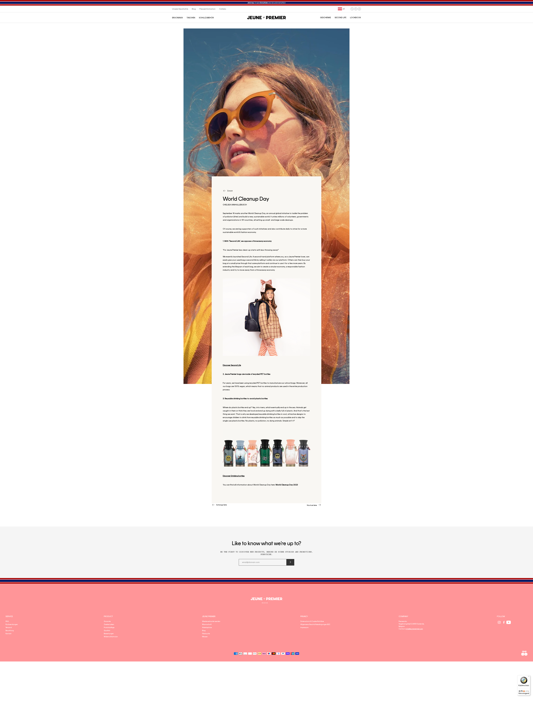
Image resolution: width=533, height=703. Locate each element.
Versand (9, 627)
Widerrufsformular (111, 637)
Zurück (230, 191)
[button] (352, 8)
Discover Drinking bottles (234, 476)
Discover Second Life (232, 365)
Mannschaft (207, 624)
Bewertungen (109, 634)
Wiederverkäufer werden (211, 621)
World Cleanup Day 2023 (287, 485)
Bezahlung (10, 630)
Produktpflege (109, 627)
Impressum (304, 627)
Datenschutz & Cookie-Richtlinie (312, 621)
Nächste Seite (312, 505)
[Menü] (528, 677)
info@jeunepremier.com (414, 629)
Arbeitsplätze (207, 627)
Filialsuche (206, 634)
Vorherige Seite (221, 505)
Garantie (107, 621)
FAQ (7, 621)
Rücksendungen (12, 624)
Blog (204, 630)
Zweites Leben (109, 624)
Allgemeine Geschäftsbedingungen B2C (315, 624)
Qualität (107, 630)
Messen (205, 637)
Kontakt (8, 634)
